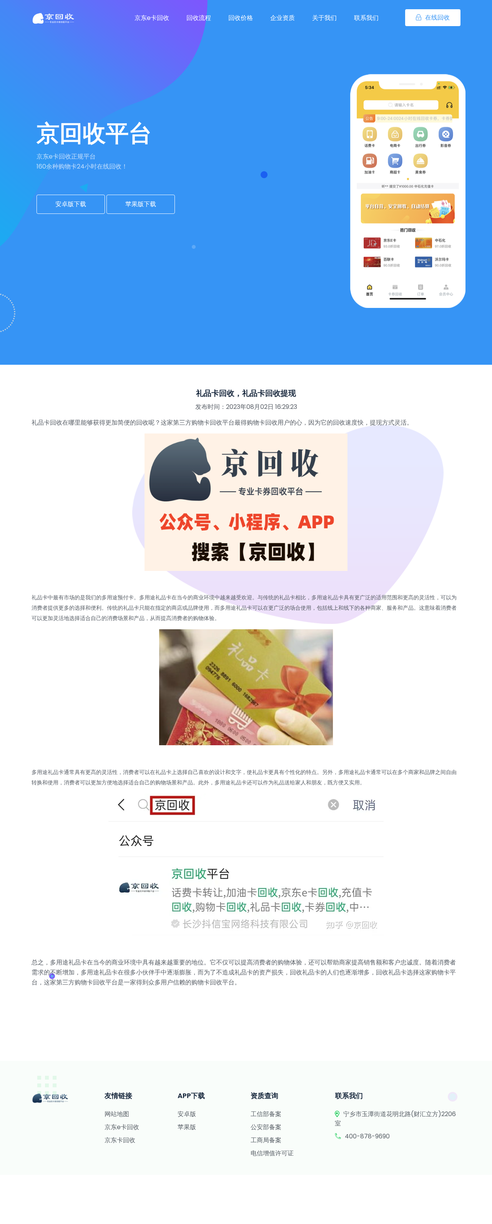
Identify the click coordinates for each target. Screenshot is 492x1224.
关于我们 (324, 17)
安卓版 (187, 1114)
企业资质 (282, 17)
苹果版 (187, 1127)
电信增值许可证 (272, 1153)
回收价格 (240, 17)
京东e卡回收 (152, 17)
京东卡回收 (120, 1140)
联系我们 (366, 17)
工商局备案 (266, 1140)
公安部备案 (266, 1127)
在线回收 (437, 17)
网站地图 (117, 1114)
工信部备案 (266, 1114)
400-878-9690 (367, 1136)
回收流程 (198, 17)
